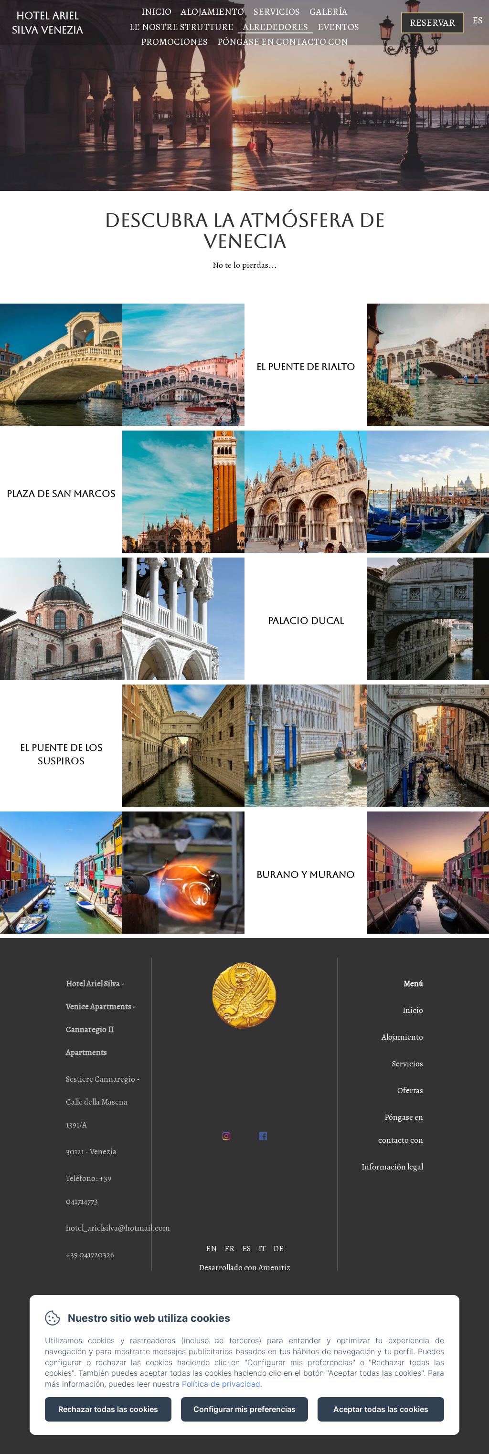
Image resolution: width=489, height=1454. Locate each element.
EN (211, 1248)
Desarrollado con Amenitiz (244, 1267)
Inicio (156, 11)
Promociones (174, 41)
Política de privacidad (221, 1384)
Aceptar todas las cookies (380, 1409)
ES (246, 1248)
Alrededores (275, 27)
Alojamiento (212, 11)
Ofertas (410, 1090)
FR (229, 1248)
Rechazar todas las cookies (108, 1409)
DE (278, 1248)
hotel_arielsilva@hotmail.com (118, 1227)
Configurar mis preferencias (244, 1409)
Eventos (338, 27)
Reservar (432, 22)
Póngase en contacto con (282, 41)
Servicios (277, 11)
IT (262, 1248)
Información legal (392, 1166)
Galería (328, 11)
